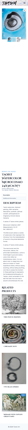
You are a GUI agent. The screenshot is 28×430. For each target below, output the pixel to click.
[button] (24, 10)
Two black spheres (11, 387)
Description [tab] (6, 195)
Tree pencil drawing (12, 317)
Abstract (6, 189)
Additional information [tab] (9, 198)
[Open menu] (24, 2)
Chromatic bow (10, 346)
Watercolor (16, 189)
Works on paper (9, 171)
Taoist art (11, 189)
